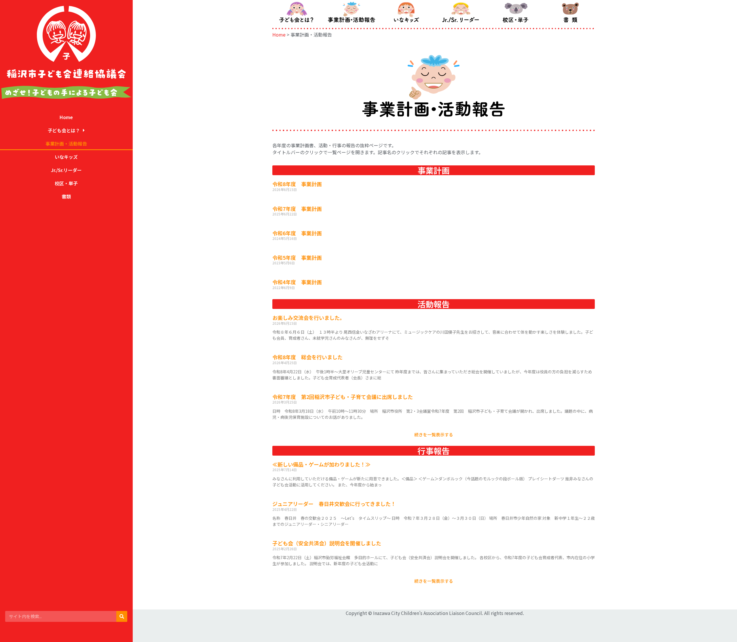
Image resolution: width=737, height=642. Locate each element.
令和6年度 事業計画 (297, 233)
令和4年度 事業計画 (297, 282)
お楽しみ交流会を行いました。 (308, 317)
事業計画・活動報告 (66, 143)
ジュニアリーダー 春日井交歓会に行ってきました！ (334, 503)
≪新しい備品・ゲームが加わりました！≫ (321, 464)
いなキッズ (66, 156)
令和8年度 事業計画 (297, 184)
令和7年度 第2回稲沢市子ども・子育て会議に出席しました (342, 396)
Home (66, 117)
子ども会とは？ (64, 130)
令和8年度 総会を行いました (307, 357)
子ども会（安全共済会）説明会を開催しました (326, 543)
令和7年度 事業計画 (297, 208)
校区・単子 (66, 183)
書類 (66, 196)
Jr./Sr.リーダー (66, 170)
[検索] (121, 616)
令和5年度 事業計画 (297, 257)
